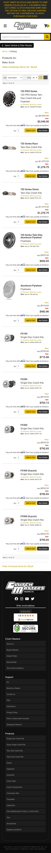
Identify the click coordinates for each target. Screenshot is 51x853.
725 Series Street (30, 189)
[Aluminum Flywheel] (9, 289)
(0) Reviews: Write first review (31, 150)
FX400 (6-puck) (29, 470)
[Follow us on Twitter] (32, 599)
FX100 (24, 333)
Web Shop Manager (37, 849)
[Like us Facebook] (16, 599)
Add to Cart (30, 176)
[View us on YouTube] (27, 599)
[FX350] (9, 428)
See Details (43, 176)
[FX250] (9, 383)
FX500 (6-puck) (29, 516)
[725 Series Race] (9, 147)
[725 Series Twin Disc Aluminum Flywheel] (9, 240)
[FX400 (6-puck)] (9, 474)
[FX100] (9, 337)
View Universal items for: (17, 566)
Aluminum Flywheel (31, 285)
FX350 (24, 425)
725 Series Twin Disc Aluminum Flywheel (32, 236)
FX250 (24, 379)
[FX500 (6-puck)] (9, 520)
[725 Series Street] (9, 193)
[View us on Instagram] (21, 599)
